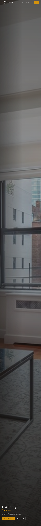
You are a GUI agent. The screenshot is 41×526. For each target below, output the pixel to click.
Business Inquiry (28, 2)
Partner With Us (20, 518)
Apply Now (36, 2)
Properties (11, 2)
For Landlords (17, 2)
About (22, 2)
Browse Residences (7, 518)
